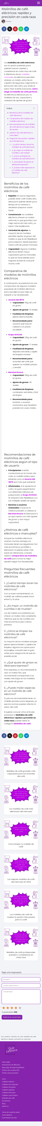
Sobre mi (5, 1106)
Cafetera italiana (8, 1082)
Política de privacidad (10, 1073)
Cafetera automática (10, 1095)
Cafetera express (8, 1090)
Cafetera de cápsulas (10, 1084)
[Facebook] (4, 29)
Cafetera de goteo (9, 1087)
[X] (9, 29)
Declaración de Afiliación (11, 1065)
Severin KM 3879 (16, 300)
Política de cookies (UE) (10, 1070)
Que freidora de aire (9, 1118)
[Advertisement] (21, 425)
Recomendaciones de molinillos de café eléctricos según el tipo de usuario (22, 127)
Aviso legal (6, 1062)
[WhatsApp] (20, 29)
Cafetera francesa (8, 1093)
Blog (3, 1104)
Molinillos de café (8, 1098)
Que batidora (7, 1115)
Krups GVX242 (15, 334)
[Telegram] (26, 29)
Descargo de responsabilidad (13, 1067)
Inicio (4, 1079)
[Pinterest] (15, 29)
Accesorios (6, 1101)
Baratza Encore (15, 372)
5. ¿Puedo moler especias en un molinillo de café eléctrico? (23, 170)
